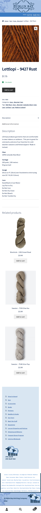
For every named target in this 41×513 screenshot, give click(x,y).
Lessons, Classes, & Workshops (11, 474)
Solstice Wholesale (14, 439)
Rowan (34, 488)
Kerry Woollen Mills (11, 485)
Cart (31, 507)
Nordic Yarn (16, 488)
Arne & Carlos (10, 480)
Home (6, 21)
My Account (7, 509)
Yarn (10, 21)
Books (10, 407)
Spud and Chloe (9, 491)
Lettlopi (8, 107)
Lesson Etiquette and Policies (17, 428)
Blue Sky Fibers (17, 480)
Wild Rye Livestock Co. (33, 491)
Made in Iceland (20, 107)
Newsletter (11, 425)
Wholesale (29, 474)
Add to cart (9, 90)
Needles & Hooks (13, 414)
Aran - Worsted (18, 21)
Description (6, 118)
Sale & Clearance (28, 477)
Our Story (11, 418)
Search (20, 509)
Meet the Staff (12, 421)
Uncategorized (23, 474)
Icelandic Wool (28, 105)
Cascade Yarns (25, 480)
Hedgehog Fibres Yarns (21, 482)
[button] (24, 15)
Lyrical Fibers (10, 488)
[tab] (20, 118)
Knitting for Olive (20, 485)
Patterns (11, 411)
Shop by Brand (12, 396)
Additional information (10, 124)
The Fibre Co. (24, 491)
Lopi (13, 107)
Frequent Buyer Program (16, 435)
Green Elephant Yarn (10, 482)
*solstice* (4, 480)
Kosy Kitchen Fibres (29, 485)
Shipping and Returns (15, 432)
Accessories (12, 404)
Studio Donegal (17, 491)
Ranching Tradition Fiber (26, 488)
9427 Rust (9, 105)
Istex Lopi (29, 482)
